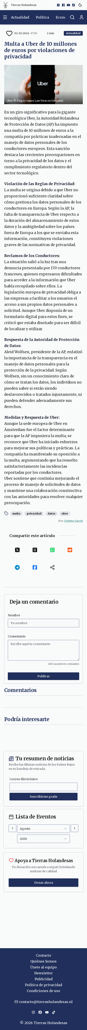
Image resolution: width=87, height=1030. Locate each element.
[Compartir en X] (17, 550)
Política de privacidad (43, 985)
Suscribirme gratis (43, 796)
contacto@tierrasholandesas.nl (46, 1002)
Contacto (43, 955)
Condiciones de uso (43, 991)
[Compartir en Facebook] (35, 567)
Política (42, 17)
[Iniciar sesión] (81, 17)
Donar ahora (43, 883)
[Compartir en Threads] (35, 550)
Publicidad (44, 979)
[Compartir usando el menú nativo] (52, 567)
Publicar (43, 676)
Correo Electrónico (24, 779)
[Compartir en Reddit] (70, 550)
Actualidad (20, 17)
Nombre (14, 615)
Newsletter (43, 973)
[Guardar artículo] (9, 33)
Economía (64, 17)
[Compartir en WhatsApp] (52, 550)
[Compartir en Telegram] (17, 567)
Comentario (17, 636)
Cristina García (73, 520)
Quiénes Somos (43, 961)
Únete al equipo (43, 967)
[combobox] (43, 828)
